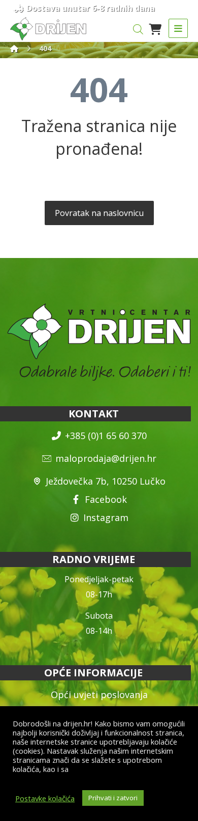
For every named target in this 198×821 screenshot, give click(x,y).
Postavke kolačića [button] (45, 798)
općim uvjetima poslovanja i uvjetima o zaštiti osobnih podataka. (88, 773)
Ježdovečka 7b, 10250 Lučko (106, 481)
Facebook (106, 499)
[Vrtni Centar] (48, 28)
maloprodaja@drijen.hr (105, 458)
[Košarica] (155, 28)
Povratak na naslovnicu (99, 213)
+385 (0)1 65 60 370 (106, 435)
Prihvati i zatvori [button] (113, 797)
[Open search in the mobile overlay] (138, 29)
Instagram (105, 517)
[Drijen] (14, 48)
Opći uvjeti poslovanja (99, 694)
